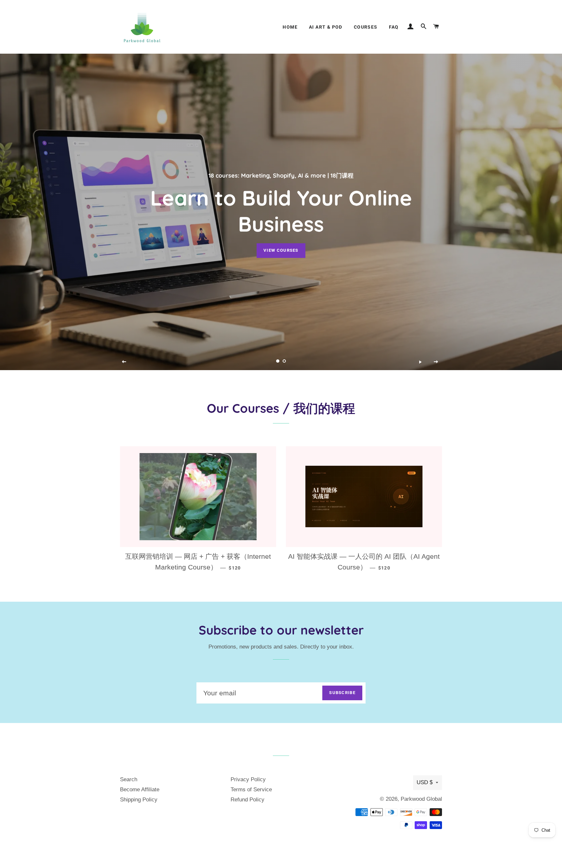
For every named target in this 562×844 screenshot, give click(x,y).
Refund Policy (247, 800)
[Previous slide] (124, 362)
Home (290, 27)
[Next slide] (436, 362)
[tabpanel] (281, 212)
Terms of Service (251, 789)
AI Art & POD (325, 27)
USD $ (425, 782)
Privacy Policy (248, 779)
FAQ (394, 27)
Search (128, 779)
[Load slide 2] (284, 361)
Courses (366, 27)
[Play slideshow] (420, 362)
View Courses (281, 250)
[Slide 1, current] (277, 361)
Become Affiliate (139, 789)
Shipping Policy (138, 800)
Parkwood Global (421, 799)
